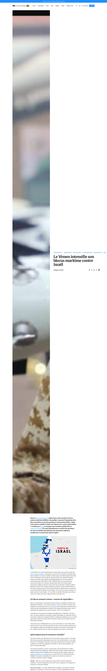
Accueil (33, 5)
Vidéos (63, 5)
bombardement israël (87, 252)
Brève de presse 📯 (58, 252)
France (47, 5)
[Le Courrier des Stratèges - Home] (21, 6)
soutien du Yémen (36, 528)
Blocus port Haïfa (77, 252)
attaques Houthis (68, 252)
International (41, 5)
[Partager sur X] (92, 270)
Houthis (55, 606)
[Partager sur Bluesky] (99, 270)
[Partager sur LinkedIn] (94, 270)
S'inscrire (92, 5)
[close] (106, 1)
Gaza (105, 252)
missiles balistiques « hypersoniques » (40, 654)
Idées (52, 5)
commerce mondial (98, 252)
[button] (77, 6)
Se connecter (85, 5)
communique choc (42, 518)
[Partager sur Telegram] (96, 270)
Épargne (57, 5)
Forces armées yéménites (37, 574)
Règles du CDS (70, 5)
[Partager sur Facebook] (89, 270)
